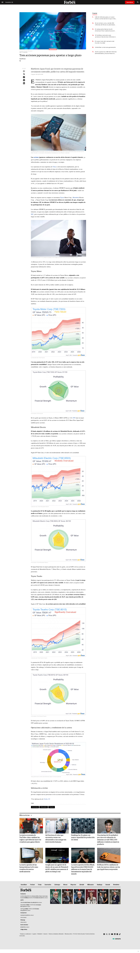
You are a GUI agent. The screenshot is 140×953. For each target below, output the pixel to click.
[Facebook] (24, 77)
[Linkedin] (24, 83)
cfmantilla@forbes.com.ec (36, 902)
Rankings (99, 884)
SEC (32, 214)
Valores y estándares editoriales (56, 934)
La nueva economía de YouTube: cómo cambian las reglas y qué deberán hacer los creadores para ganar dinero (30, 838)
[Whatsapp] (24, 71)
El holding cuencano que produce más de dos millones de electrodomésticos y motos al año (106, 36)
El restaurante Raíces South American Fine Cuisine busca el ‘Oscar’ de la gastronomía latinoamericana (105, 30)
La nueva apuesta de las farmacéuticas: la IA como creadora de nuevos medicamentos (28, 868)
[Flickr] (117, 934)
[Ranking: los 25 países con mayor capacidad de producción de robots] (83, 825)
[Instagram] (109, 934)
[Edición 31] (56, 897)
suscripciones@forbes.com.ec (27, 915)
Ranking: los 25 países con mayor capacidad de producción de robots (83, 837)
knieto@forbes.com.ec (25, 906)
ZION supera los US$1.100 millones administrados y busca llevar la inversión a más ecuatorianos (106, 52)
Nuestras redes (68, 934)
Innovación (48, 884)
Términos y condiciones (25, 934)
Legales (34, 934)
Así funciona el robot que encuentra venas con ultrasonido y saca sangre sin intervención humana (55, 838)
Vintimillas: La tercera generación (105, 47)
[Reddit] (24, 80)
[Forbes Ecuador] (70, 2)
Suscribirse (130, 2)
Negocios (73, 884)
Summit (107, 884)
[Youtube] (112, 934)
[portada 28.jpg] (91, 897)
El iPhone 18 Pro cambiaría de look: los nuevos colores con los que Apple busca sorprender (108, 867)
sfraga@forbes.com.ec (25, 910)
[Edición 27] (103, 897)
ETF (74, 418)
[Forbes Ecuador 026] (115, 897)
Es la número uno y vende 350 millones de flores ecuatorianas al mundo (105, 24)
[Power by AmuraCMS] (116, 938)
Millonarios (90, 884)
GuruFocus (22, 58)
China (54, 167)
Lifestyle (81, 884)
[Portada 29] (79, 897)
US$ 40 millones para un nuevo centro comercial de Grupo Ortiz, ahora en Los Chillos (105, 18)
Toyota (62, 197)
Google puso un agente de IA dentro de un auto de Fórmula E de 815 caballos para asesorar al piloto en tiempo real (56, 868)
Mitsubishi (76, 197)
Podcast (32, 884)
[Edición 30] (67, 897)
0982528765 (23, 922)
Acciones (35, 807)
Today (39, 884)
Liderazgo (57, 884)
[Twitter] (24, 74)
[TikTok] (120, 934)
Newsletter (116, 884)
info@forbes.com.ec (43, 897)
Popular (94, 13)
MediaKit (40, 934)
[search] (137, 2)
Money (65, 884)
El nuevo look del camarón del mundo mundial (104, 42)
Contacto (45, 934)
